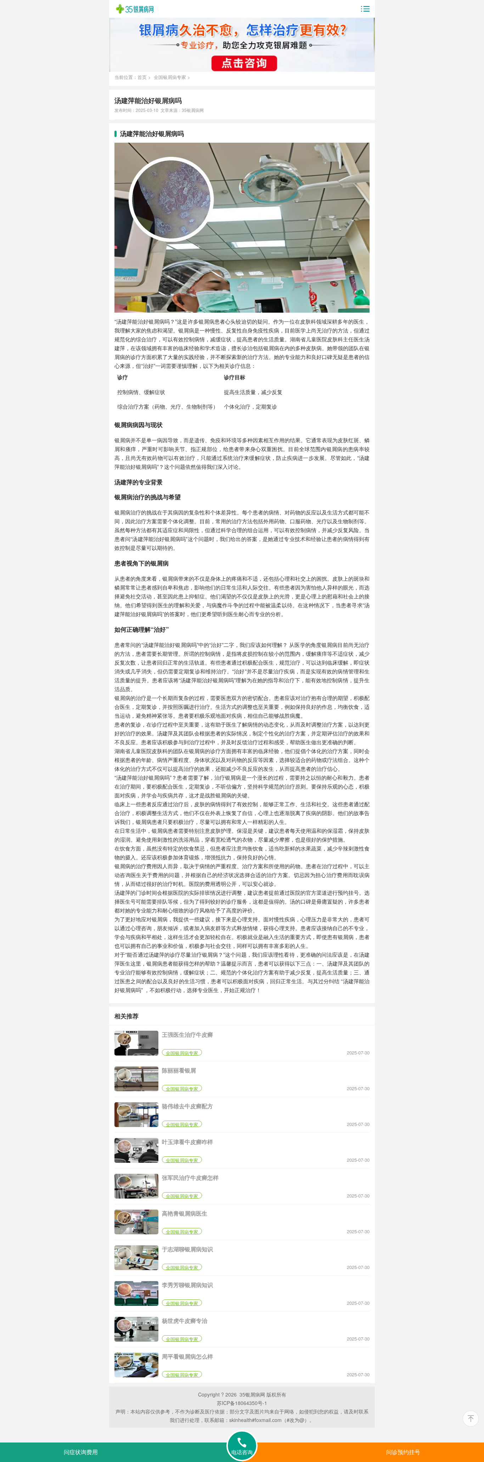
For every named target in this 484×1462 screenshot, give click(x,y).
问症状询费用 (81, 1452)
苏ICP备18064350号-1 (242, 1402)
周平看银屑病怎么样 (187, 1356)
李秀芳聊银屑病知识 (187, 1285)
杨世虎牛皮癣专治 (184, 1320)
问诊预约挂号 (403, 1452)
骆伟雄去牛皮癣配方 (187, 1106)
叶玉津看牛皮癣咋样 (187, 1142)
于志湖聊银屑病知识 (187, 1249)
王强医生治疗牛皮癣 (187, 1034)
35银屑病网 (193, 110)
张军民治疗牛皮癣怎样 (190, 1177)
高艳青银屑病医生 (184, 1213)
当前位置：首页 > (134, 77)
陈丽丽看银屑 (179, 1070)
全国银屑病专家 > (172, 77)
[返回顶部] (471, 1419)
